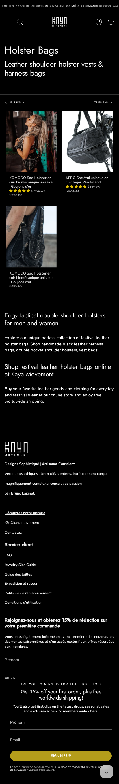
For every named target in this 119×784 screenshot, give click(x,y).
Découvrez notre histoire (25, 512)
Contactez (13, 532)
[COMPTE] (98, 22)
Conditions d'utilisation (23, 602)
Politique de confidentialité (73, 767)
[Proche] (110, 688)
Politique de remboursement (28, 593)
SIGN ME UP (61, 755)
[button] (20, 191)
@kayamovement (24, 522)
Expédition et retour (21, 583)
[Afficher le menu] (7, 22)
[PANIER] (110, 22)
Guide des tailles (18, 574)
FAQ (8, 555)
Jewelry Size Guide (20, 564)
